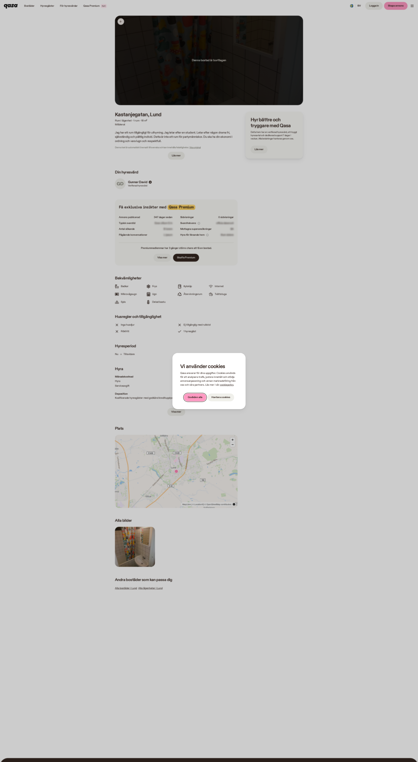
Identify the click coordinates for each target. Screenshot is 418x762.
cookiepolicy (226, 385)
